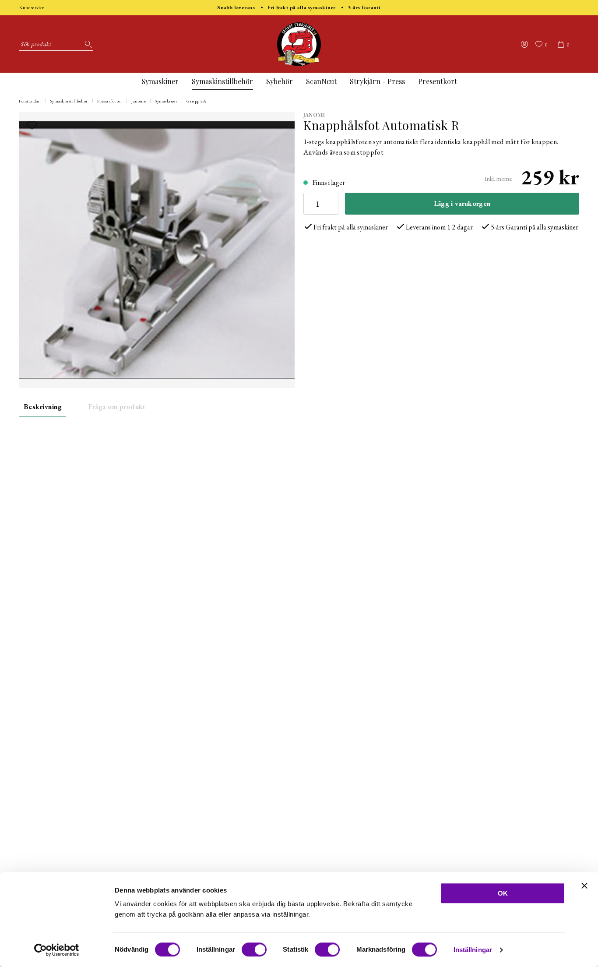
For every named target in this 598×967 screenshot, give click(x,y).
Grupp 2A (196, 101)
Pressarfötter (110, 101)
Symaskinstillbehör (222, 81)
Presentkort (437, 81)
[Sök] (86, 44)
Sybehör (279, 81)
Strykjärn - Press (377, 81)
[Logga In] (524, 44)
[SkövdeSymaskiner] (299, 44)
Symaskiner (160, 81)
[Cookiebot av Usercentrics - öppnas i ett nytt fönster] (56, 949)
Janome (138, 101)
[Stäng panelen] (584, 885)
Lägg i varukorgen (462, 203)
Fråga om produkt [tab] (117, 406)
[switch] (254, 949)
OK (503, 893)
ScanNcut (321, 81)
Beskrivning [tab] (43, 406)
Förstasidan (30, 101)
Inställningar (473, 949)
